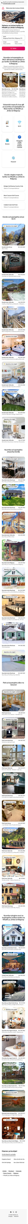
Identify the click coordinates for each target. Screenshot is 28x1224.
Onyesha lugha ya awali (9, 3)
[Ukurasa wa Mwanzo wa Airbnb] (3, 8)
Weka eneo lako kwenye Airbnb (15, 8)
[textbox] (7, 44)
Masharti (16, 1216)
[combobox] (13, 38)
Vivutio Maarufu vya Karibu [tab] (9, 1154)
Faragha (10, 1216)
